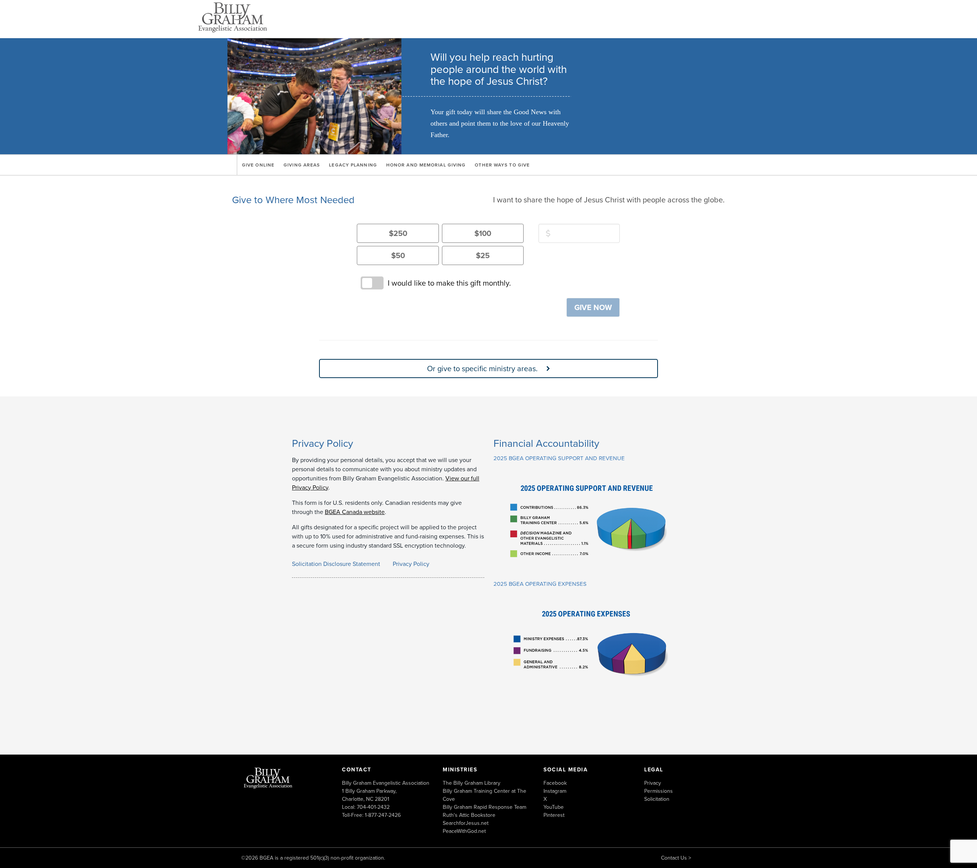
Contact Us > (676, 858)
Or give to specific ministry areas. (482, 368)
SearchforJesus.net (465, 823)
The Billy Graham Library (471, 783)
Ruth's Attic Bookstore (469, 815)
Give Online (258, 165)
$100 (482, 233)
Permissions (658, 791)
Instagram (554, 791)
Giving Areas (302, 165)
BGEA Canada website (355, 512)
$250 (398, 233)
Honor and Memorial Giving (426, 165)
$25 (483, 255)
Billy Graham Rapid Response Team (484, 807)
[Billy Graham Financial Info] (589, 567)
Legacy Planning (353, 165)
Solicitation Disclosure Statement (336, 563)
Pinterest (553, 815)
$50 (398, 255)
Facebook (555, 783)
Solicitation (656, 799)
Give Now (593, 307)
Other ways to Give (502, 165)
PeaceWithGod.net (464, 831)
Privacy (652, 783)
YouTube (553, 807)
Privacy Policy (411, 563)
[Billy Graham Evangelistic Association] (268, 777)
